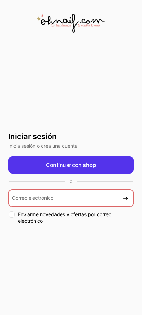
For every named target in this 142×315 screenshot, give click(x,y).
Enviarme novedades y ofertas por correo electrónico (64, 217)
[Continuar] (125, 198)
